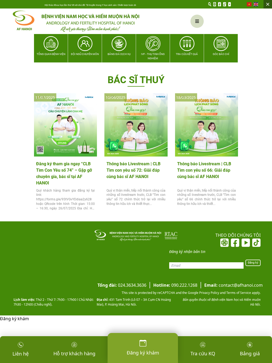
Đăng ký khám (14, 319)
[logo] (86, 21)
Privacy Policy (208, 292)
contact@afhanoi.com (233, 285)
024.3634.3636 (121, 285)
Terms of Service (238, 292)
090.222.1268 (175, 285)
